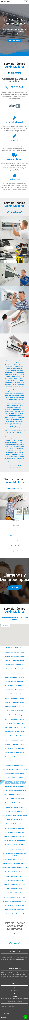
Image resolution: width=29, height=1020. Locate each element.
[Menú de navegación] (26, 2)
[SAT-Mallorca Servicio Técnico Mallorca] (5, 1)
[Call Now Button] (25, 1017)
